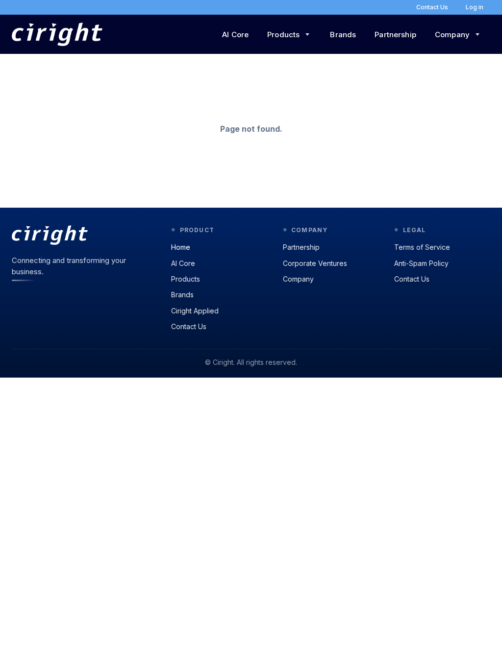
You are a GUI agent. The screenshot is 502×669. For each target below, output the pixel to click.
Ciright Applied (195, 311)
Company (298, 279)
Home (180, 247)
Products (185, 279)
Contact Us (188, 326)
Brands (343, 34)
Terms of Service (422, 247)
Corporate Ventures (315, 263)
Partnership (395, 34)
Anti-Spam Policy (421, 263)
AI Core (235, 34)
